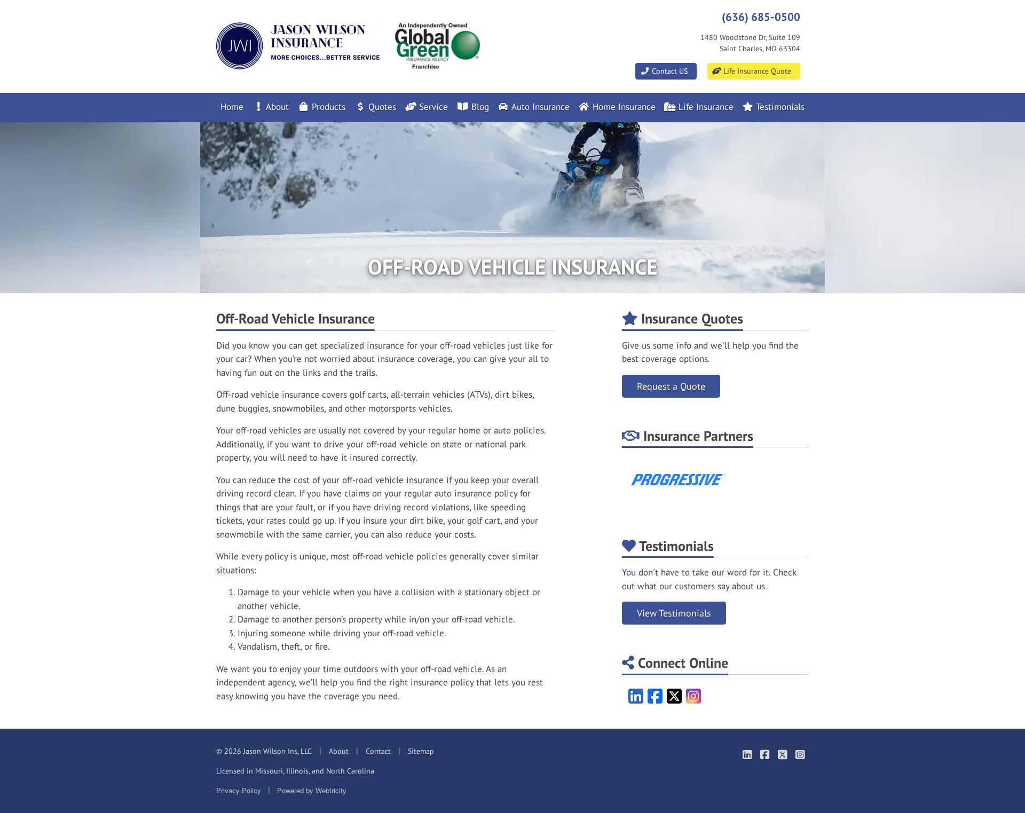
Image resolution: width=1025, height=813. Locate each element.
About (276, 107)
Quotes (381, 107)
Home (231, 107)
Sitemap (421, 751)
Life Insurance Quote (756, 71)
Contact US (669, 71)
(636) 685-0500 (761, 16)
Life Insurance (705, 107)
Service (432, 107)
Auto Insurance (539, 107)
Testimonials (779, 107)
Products (327, 107)
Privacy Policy (238, 790)
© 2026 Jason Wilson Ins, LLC (264, 751)
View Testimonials (674, 613)
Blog (479, 107)
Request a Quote (671, 386)
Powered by (311, 790)
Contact (378, 751)
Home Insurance (623, 107)
